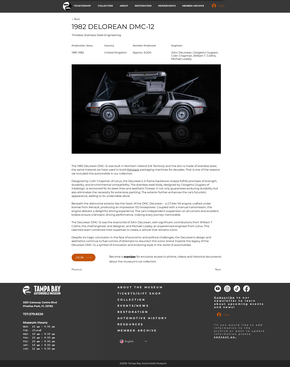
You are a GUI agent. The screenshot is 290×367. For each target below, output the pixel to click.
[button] (168, 6)
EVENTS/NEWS (133, 305)
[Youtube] (217, 288)
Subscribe (224, 297)
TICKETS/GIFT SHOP (139, 293)
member (130, 256)
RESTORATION (132, 312)
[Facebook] (246, 288)
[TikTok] (237, 288)
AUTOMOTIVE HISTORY (142, 318)
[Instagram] (227, 288)
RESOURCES (130, 324)
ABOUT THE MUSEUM (140, 287)
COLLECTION (131, 299)
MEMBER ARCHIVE (137, 330)
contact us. (225, 337)
